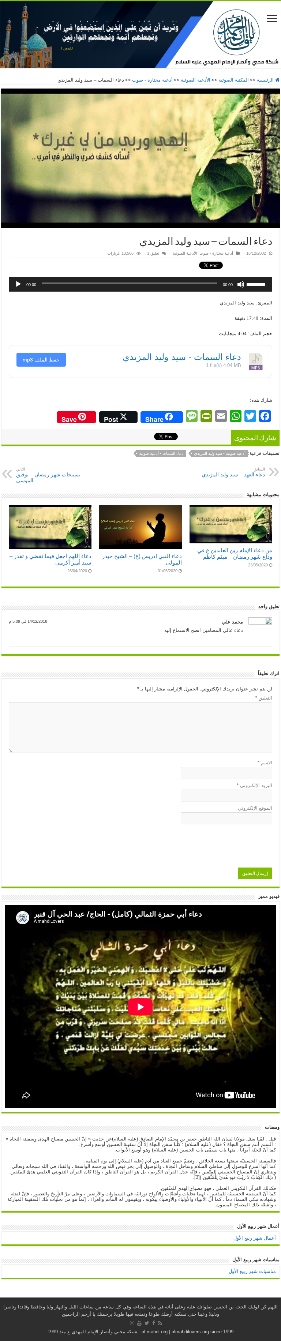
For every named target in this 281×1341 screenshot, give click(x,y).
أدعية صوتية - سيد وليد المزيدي (220, 453)
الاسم (265, 762)
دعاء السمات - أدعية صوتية (161, 453)
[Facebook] (153, 1323)
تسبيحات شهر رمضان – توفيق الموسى (48, 475)
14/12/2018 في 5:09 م (28, 621)
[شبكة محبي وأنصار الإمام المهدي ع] (140, 34)
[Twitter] (147, 1323)
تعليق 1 (153, 253)
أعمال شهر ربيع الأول (254, 1238)
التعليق (263, 698)
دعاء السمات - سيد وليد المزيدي (182, 357)
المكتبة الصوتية (233, 80)
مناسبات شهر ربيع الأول (252, 1271)
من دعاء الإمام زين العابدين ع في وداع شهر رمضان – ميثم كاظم (234, 553)
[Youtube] (139, 1323)
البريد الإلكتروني (254, 785)
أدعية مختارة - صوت (152, 80)
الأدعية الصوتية (195, 80)
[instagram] (132, 1323)
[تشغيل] (18, 284)
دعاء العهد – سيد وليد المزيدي (233, 472)
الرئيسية (266, 80)
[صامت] (240, 284)
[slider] (258, 281)
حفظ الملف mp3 (41, 360)
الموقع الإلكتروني (255, 808)
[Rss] (160, 1323)
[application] (140, 284)
